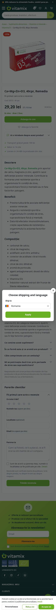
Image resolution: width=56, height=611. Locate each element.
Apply (28, 314)
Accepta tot (46, 607)
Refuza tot (30, 607)
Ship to (8, 301)
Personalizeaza (11, 607)
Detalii (39, 601)
